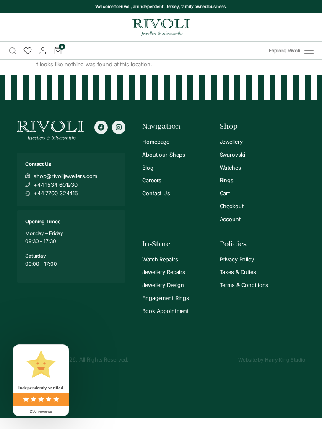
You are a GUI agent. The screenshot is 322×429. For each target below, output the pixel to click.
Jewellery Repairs (163, 272)
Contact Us (156, 193)
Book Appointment (165, 311)
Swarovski (232, 154)
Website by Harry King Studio (271, 360)
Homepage (155, 141)
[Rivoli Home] (161, 27)
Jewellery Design (163, 285)
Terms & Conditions (244, 285)
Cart (225, 193)
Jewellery (231, 141)
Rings (227, 180)
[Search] (12, 51)
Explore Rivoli (284, 51)
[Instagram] (118, 127)
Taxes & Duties (238, 272)
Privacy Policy (237, 259)
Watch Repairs (160, 259)
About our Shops (163, 154)
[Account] (43, 51)
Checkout (232, 206)
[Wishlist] (27, 51)
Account (230, 219)
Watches (230, 167)
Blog (147, 167)
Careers (151, 180)
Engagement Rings (165, 298)
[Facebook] (101, 127)
